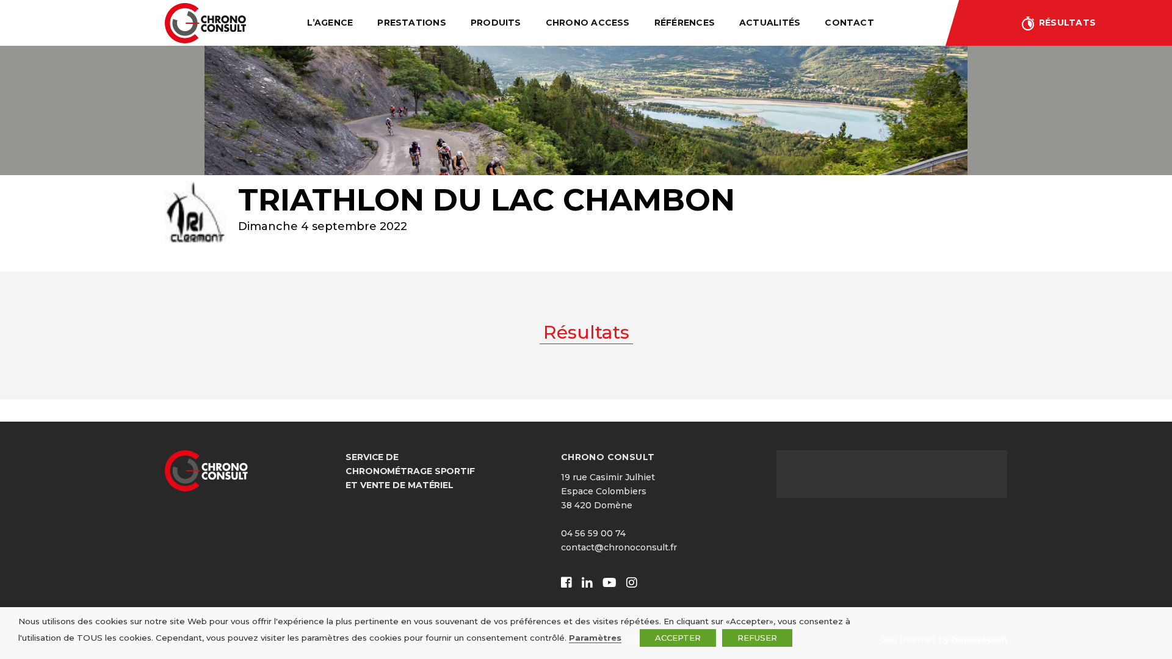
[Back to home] (205, 23)
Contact (849, 22)
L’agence (330, 22)
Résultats (1067, 22)
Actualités (769, 22)
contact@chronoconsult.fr (619, 547)
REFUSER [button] (757, 638)
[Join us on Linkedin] (587, 583)
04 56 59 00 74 (593, 533)
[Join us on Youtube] (609, 583)
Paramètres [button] (595, 638)
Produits (496, 22)
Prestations (411, 22)
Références (684, 22)
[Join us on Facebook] (566, 583)
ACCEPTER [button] (678, 638)
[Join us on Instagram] (631, 583)
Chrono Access (588, 22)
